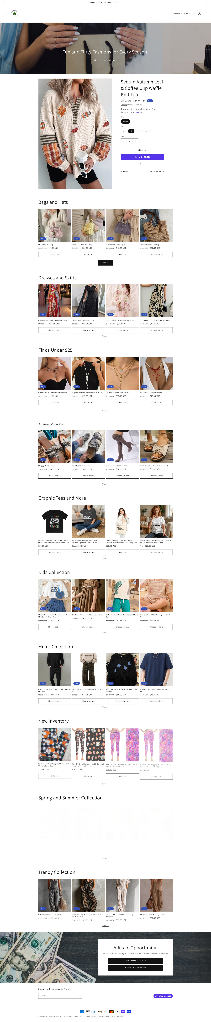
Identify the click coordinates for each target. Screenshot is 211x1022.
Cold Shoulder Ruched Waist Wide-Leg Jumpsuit (119, 916)
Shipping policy (104, 1016)
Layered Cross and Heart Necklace (118, 393)
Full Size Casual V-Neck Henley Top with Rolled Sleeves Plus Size (52, 841)
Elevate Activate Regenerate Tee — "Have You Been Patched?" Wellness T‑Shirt (156, 542)
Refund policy (67, 1016)
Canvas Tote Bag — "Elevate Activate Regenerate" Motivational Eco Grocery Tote (121, 542)
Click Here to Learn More (135, 960)
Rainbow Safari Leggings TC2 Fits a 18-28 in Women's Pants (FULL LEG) (121, 765)
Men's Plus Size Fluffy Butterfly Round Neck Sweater (121, 690)
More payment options (142, 163)
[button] (5, 13)
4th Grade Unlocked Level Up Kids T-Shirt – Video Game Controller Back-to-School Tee (53, 542)
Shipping (124, 104)
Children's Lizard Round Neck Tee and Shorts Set (122, 616)
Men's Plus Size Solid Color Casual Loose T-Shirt (155, 690)
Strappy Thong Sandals (46, 466)
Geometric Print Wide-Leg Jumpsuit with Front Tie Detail (86, 916)
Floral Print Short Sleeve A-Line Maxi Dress (155, 320)
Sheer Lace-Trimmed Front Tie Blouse (119, 840)
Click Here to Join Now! (135, 967)
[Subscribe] (79, 996)
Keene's (45, 1016)
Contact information (117, 1016)
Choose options (156, 254)
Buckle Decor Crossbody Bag (116, 245)
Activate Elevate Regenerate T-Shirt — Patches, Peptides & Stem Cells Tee (85, 542)
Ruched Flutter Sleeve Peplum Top (152, 840)
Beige (125, 121)
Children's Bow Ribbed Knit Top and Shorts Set (155, 616)
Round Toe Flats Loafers (80, 466)
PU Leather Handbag (45, 245)
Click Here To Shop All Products (105, 60)
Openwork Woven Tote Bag (149, 245)
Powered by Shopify (54, 1016)
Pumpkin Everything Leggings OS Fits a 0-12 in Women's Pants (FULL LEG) (88, 765)
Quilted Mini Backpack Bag (82, 245)
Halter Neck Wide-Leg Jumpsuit (49, 915)
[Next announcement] (206, 2)
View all (105, 262)
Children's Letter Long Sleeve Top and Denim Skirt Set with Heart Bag (54, 616)
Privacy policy (79, 1016)
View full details (155, 171)
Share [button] (125, 171)
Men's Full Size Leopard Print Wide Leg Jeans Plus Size (88, 690)
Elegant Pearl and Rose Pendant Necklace (87, 393)
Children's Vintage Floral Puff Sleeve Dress (87, 615)
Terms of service (91, 1016)
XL (147, 131)
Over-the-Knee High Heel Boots (117, 466)
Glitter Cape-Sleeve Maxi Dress (83, 320)
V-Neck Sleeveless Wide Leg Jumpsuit (153, 915)
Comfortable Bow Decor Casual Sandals (154, 466)
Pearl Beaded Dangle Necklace (151, 393)
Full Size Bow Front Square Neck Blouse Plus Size (88, 841)
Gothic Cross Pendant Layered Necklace (52, 393)
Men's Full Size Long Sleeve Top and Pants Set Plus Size (54, 690)
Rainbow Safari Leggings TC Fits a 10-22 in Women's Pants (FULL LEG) (155, 765)
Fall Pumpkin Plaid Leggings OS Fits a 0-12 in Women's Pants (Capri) (54, 765)
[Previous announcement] (4, 2)
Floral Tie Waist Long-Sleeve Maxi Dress (120, 320)
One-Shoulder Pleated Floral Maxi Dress (52, 320)
